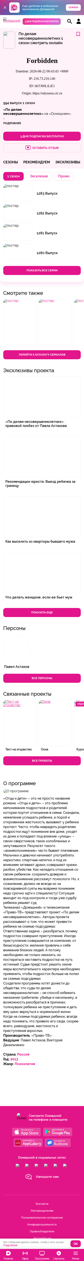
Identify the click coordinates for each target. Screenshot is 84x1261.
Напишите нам (47, 1177)
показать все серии (42, 270)
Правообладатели (42, 1231)
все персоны (42, 678)
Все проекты (42, 760)
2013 (14, 1059)
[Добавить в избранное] (78, 34)
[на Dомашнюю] (11, 21)
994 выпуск (12, 103)
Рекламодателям (42, 1210)
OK (76, 1243)
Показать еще (42, 612)
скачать (73, 7)
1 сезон (29, 103)
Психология (25, 1064)
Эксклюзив (39, 176)
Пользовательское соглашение (42, 1217)
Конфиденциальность (42, 1224)
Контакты (42, 1203)
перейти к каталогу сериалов (42, 354)
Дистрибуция (42, 1238)
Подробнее (10, 1245)
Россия (23, 1054)
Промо (64, 176)
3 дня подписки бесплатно (42, 21)
